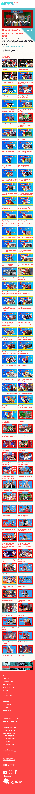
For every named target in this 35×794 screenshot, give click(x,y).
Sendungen (7, 684)
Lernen (5, 690)
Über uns (6, 679)
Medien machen (8, 687)
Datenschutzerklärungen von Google (20, 22)
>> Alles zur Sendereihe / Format (12, 46)
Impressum (7, 693)
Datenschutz (7, 696)
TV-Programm (8, 681)
